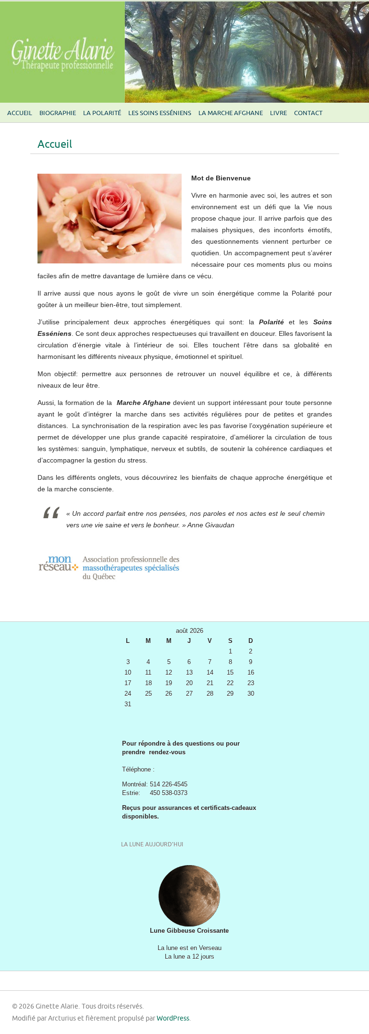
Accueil (19, 113)
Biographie (57, 113)
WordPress (173, 1018)
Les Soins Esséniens (159, 113)
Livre (278, 113)
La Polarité (102, 113)
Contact (308, 113)
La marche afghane (230, 113)
